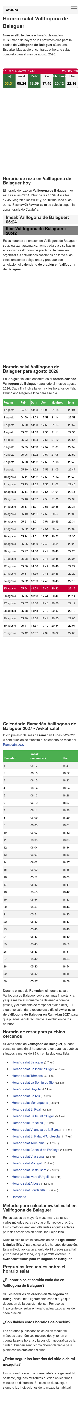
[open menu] (74, 7)
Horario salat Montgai (27, 1163)
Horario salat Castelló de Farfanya (35, 1149)
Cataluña (12, 10)
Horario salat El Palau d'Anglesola (36, 1136)
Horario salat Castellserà (29, 1169)
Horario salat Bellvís (26, 1095)
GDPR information (16, 1407)
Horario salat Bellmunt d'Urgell (33, 1116)
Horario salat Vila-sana (28, 1156)
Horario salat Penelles (27, 1122)
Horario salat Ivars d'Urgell (30, 1176)
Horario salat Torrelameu (29, 1142)
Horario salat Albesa (26, 1183)
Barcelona (19, 1196)
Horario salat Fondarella (29, 1190)
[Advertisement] (40, 135)
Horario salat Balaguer (27, 1062)
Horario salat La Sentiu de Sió (33, 1082)
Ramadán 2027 (14, 744)
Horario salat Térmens (27, 1075)
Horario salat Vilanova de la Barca (36, 1129)
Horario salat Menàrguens (30, 1102)
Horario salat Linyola (26, 1089)
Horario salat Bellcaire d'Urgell (33, 1068)
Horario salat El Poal (26, 1109)
